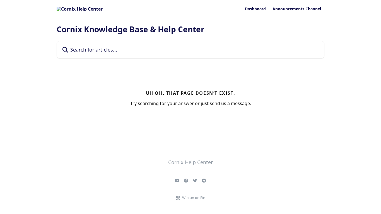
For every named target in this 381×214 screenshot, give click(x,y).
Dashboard (255, 9)
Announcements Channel (297, 9)
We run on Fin (193, 197)
